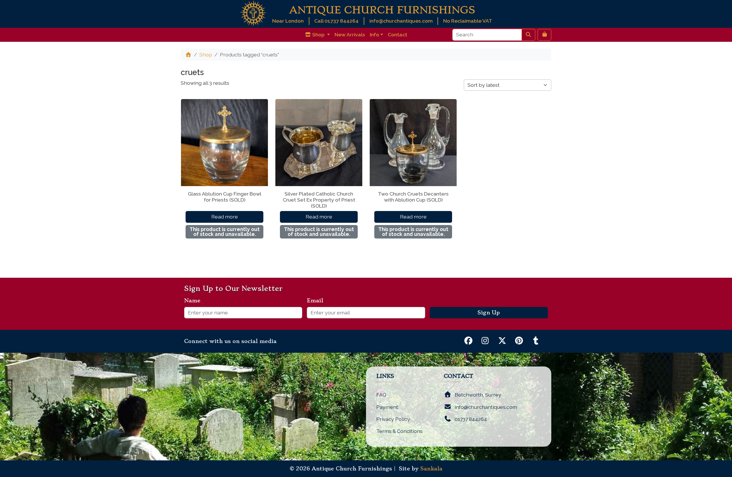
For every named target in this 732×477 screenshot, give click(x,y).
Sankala (431, 469)
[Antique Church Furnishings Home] (253, 13)
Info (374, 34)
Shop (205, 55)
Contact (397, 34)
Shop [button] (318, 34)
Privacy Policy (393, 419)
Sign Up (489, 313)
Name (194, 300)
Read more (224, 217)
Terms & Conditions (399, 431)
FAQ (381, 395)
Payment (387, 407)
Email (317, 300)
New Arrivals (350, 34)
